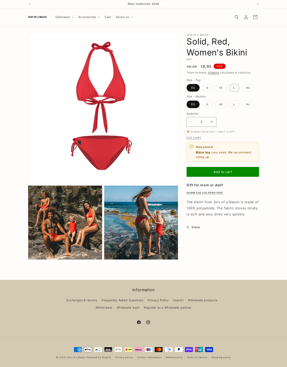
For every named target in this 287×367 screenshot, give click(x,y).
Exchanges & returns (81, 300)
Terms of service (197, 357)
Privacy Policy (158, 300)
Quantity (192, 113)
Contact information (149, 357)
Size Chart (194, 137)
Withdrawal (104, 307)
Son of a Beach (76, 357)
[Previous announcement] (29, 4)
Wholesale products (202, 300)
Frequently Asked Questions (122, 300)
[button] (64, 17)
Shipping (213, 72)
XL (250, 89)
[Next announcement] (257, 4)
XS (193, 87)
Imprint (178, 300)
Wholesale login (128, 307)
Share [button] (195, 227)
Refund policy (174, 357)
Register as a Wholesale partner (167, 307)
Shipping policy (221, 357)
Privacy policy (124, 357)
